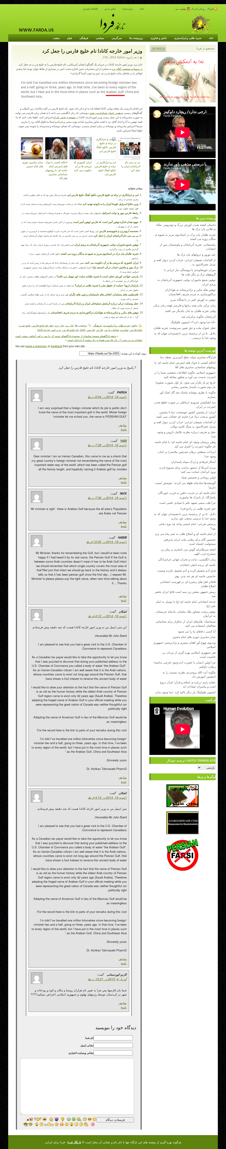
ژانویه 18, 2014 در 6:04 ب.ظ (107, 397)
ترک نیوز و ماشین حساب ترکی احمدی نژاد (115, 267)
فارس (99, 330)
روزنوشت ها (136, 38)
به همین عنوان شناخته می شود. (106, 113)
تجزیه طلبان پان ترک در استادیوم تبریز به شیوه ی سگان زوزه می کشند (99, 253)
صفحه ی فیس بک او (64, 117)
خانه (142, 8)
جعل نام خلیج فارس (43, 325)
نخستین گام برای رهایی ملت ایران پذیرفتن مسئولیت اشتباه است (190, 541)
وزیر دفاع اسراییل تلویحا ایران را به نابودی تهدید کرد (110, 204)
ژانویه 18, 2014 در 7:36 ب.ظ (107, 497)
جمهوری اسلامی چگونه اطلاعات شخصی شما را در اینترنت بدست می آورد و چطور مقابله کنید (185, 374)
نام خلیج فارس (70, 330)
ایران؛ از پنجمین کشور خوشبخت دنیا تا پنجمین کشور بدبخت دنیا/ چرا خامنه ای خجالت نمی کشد (186, 414)
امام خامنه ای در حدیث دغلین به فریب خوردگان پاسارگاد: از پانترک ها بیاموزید (187, 495)
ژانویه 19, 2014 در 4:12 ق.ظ (107, 616)
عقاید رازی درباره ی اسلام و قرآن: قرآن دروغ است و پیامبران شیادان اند (188, 684)
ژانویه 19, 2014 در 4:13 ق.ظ (107, 797)
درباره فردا (127, 8)
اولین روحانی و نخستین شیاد (198, 477)
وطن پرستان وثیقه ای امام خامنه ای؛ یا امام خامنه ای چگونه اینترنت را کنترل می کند (185, 444)
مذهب (56, 38)
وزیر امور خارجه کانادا (49, 330)
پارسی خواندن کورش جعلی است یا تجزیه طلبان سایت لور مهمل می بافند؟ (97, 276)
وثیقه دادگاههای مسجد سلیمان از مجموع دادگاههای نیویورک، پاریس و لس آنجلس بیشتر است (65, 336)
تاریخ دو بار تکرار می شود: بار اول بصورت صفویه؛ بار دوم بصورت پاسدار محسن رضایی (185, 384)
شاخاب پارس (111, 330)
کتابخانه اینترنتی (90, 8)
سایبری (124, 330)
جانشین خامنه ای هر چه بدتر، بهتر (195, 576)
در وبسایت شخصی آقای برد (127, 68)
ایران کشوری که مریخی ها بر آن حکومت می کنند (83, 166)
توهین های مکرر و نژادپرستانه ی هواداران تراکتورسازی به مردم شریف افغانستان (94, 312)
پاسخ (124, 429)
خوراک (210, 8)
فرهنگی (83, 38)
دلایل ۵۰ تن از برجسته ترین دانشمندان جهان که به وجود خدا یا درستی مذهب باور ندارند (185, 516)
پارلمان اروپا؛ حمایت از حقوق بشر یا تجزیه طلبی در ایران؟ (106, 285)
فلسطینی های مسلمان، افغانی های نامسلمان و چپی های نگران (103, 294)
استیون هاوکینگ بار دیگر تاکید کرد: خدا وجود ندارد (185, 692)
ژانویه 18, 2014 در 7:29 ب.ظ (107, 445)
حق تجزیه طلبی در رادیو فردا (198, 508)
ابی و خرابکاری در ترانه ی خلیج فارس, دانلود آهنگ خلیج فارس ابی (105, 168)
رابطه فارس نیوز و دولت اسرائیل (120, 213)
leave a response (36, 346)
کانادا (82, 330)
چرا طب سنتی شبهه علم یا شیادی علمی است (187, 502)
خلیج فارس (136, 330)
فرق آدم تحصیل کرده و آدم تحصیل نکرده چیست (186, 570)
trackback (56, 346)
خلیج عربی (24, 325)
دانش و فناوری (159, 38)
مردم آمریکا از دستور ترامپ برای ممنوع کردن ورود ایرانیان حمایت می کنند (187, 469)
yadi (123, 441)
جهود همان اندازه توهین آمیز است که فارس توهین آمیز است (105, 222)
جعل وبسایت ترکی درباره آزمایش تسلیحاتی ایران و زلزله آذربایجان (101, 303)
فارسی (91, 330)
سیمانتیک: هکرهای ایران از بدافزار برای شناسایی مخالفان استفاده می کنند (186, 623)
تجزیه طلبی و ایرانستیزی (188, 38)
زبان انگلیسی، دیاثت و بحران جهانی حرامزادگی (187, 559)
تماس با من (110, 8)
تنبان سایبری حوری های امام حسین (32, 164)
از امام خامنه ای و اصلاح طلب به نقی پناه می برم (185, 534)
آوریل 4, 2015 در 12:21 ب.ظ (107, 979)
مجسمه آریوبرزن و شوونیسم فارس (118, 231)
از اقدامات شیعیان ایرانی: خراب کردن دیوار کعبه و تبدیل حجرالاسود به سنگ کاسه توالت (185, 424)
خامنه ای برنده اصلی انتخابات (198, 565)
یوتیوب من (181, 8)
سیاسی (100, 38)
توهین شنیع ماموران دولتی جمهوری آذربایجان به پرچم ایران (106, 244)
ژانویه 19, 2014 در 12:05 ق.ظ (106, 541)
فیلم (69, 38)
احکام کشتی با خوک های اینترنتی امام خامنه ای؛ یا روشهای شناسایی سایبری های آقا (56, 170)
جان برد (70, 325)
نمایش (123, 425)
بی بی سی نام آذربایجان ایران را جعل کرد (130, 166)
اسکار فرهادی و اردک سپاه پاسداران (193, 462)
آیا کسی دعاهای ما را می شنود (197, 631)
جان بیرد (59, 325)
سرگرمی (117, 38)
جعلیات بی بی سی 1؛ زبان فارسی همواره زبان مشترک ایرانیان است (104, 340)
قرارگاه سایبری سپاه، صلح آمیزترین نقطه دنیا (188, 357)
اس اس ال (197, 8)
